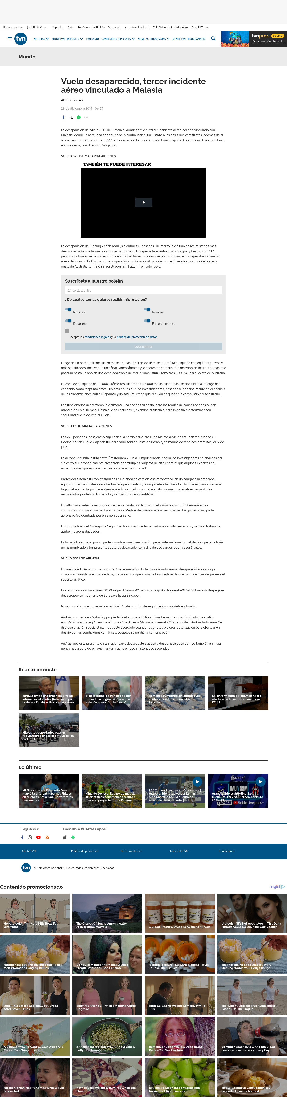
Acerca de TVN (179, 851)
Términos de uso (130, 851)
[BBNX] (26, 867)
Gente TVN (179, 38)
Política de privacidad (84, 851)
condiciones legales (98, 337)
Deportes (73, 38)
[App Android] (74, 837)
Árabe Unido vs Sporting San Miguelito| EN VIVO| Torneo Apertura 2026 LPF (237, 797)
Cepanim (57, 27)
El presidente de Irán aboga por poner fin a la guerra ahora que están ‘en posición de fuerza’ (108, 699)
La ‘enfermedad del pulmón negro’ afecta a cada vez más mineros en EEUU (237, 699)
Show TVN (58, 38)
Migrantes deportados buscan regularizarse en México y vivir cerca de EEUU (48, 736)
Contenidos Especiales (116, 38)
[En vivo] (255, 34)
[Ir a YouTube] (39, 837)
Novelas (143, 38)
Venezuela (114, 27)
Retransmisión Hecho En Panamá (268, 41)
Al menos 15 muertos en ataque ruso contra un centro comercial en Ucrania (174, 699)
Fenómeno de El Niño (91, 27)
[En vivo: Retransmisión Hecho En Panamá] (235, 39)
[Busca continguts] (213, 39)
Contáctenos (227, 851)
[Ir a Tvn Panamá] (20, 39)
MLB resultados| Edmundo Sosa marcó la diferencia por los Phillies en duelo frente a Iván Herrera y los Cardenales (47, 795)
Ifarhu (70, 27)
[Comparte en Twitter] (71, 117)
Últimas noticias (13, 27)
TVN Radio (92, 38)
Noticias (39, 38)
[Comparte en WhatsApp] (79, 117)
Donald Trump (200, 27)
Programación (198, 38)
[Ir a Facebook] (23, 837)
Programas (158, 38)
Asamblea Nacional (137, 27)
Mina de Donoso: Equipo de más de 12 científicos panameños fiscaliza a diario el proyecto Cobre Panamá (111, 797)
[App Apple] (65, 837)
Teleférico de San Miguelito (170, 27)
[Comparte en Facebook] (63, 117)
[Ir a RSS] (48, 837)
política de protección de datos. (137, 337)
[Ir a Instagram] (30, 837)
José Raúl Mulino (37, 27)
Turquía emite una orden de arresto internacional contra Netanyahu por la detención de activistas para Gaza (48, 699)
